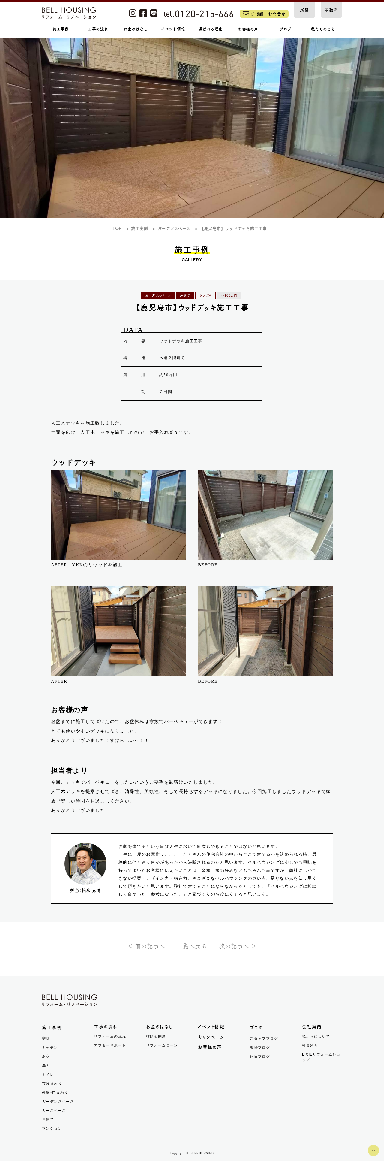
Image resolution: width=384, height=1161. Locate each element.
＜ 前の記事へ (146, 946)
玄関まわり (52, 1083)
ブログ (256, 1027)
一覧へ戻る (192, 946)
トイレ (48, 1074)
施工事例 (52, 1027)
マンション (52, 1128)
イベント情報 (211, 1026)
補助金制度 (156, 1036)
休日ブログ (260, 1056)
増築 (46, 1038)
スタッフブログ (264, 1038)
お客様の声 (210, 1047)
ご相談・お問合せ (268, 14)
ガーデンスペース (58, 1101)
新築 (304, 10)
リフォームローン (162, 1045)
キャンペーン (211, 1037)
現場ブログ (260, 1047)
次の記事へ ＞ (238, 946)
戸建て (48, 1119)
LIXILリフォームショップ (321, 1057)
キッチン (50, 1047)
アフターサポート (110, 1045)
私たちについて (316, 1036)
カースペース (54, 1110)
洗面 (46, 1065)
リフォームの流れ (110, 1036)
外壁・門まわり (55, 1092)
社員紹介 (310, 1045)
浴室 (46, 1056)
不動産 (331, 10)
